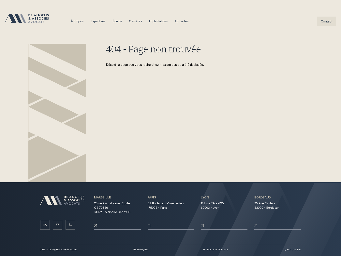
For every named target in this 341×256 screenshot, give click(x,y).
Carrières (135, 21)
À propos (77, 21)
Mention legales (140, 249)
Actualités (182, 21)
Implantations (158, 21)
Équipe (117, 21)
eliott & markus (294, 249)
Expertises (98, 21)
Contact (326, 21)
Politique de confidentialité (215, 249)
